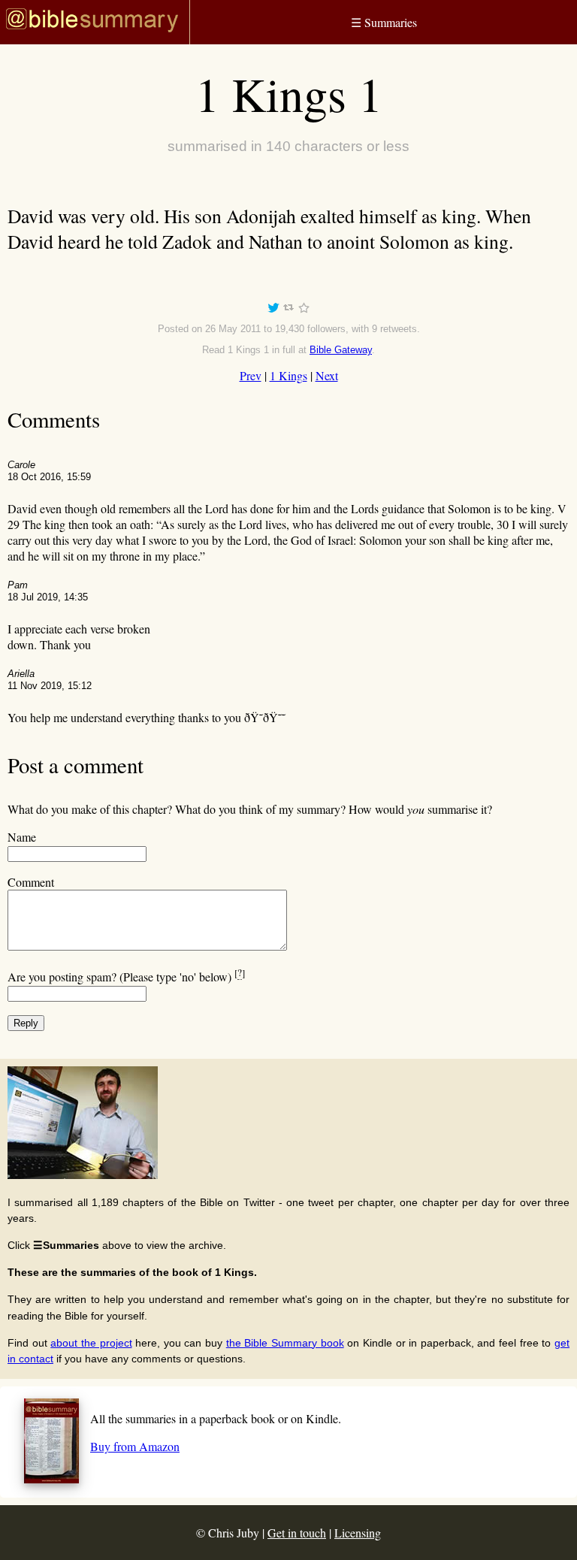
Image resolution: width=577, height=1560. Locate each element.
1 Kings (288, 375)
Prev (250, 375)
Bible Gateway (341, 349)
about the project (90, 1343)
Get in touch (296, 1532)
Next (327, 375)
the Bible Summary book (285, 1343)
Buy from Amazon (135, 1446)
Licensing (357, 1532)
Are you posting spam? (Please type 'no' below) (126, 976)
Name (22, 837)
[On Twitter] (273, 310)
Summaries (384, 22)
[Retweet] (288, 310)
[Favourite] (304, 310)
